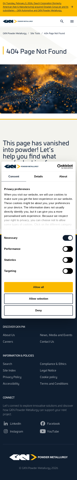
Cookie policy (48, 377)
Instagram (16, 431)
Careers (8, 341)
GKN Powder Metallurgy (15, 33)
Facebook (53, 423)
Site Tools (35, 33)
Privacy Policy (12, 377)
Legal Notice (48, 370)
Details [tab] (38, 176)
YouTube (53, 431)
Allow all (38, 287)
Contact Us (47, 341)
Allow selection (38, 298)
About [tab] (63, 176)
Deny (38, 310)
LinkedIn (15, 423)
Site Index (9, 370)
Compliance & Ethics (53, 364)
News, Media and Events (56, 335)
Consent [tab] (13, 176)
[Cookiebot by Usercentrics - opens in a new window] (57, 166)
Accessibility (11, 383)
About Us (9, 335)
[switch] (68, 249)
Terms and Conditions (54, 383)
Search (7, 364)
